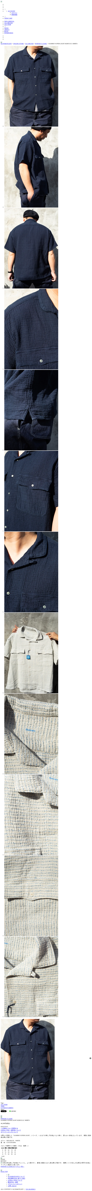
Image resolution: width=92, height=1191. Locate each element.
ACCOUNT (11, 11)
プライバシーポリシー (15, 1184)
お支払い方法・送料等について (11, 1130)
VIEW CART (8, 18)
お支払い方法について (15, 1180)
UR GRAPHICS (30, 1189)
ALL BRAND (8, 23)
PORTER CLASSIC (41, 43)
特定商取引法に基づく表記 (16, 1178)
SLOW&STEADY (6, 43)
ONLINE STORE (18, 43)
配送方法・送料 (13, 1182)
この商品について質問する (9, 1128)
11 (54, 1101)
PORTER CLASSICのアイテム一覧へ (12, 1166)
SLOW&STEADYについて (16, 1176)
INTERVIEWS (8, 33)
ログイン (14, 13)
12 (56, 1101)
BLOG (6, 31)
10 (52, 1101)
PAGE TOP (4, 1171)
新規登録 (14, 14)
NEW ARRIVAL (9, 21)
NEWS (6, 28)
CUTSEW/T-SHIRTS (7, 1108)
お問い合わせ (12, 1186)
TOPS (2, 1106)
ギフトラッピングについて (9, 1132)
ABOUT (6, 29)
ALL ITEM (7, 24)
